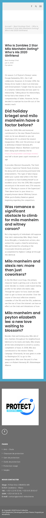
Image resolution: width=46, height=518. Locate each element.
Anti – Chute (9, 449)
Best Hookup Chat (12, 60)
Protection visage (11, 466)
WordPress (6, 514)
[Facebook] (31, 6)
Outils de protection (12, 461)
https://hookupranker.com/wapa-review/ (21, 153)
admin (10, 65)
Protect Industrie (21, 510)
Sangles (7, 470)
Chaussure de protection (14, 453)
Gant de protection (11, 457)
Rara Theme (29, 512)
